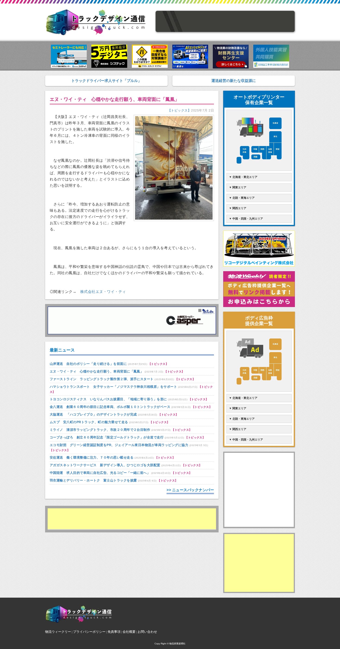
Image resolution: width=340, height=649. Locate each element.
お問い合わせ (147, 631)
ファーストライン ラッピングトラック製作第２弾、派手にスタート (102, 379)
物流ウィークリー (58, 631)
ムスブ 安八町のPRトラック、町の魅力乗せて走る (89, 422)
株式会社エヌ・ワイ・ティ (103, 292)
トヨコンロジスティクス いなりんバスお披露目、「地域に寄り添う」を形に (108, 399)
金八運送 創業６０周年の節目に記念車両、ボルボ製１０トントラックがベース (110, 407)
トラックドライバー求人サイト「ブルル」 (106, 81)
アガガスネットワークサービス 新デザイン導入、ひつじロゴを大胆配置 (105, 465)
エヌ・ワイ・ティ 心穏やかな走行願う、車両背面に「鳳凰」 (96, 371)
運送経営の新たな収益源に (233, 81)
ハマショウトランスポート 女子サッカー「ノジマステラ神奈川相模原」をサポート (113, 386)
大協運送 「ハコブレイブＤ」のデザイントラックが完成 (93, 414)
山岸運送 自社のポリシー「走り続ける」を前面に (88, 364)
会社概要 (129, 631)
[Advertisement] (132, 518)
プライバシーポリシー (89, 631)
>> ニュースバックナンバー (190, 490)
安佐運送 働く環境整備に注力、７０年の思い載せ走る (91, 457)
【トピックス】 (179, 110)
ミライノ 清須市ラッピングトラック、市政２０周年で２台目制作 (100, 430)
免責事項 (114, 631)
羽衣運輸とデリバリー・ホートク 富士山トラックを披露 (93, 480)
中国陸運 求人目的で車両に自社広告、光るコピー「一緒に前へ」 (100, 473)
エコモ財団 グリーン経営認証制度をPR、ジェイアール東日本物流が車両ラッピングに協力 (119, 445)
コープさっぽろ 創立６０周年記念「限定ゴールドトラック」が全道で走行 (107, 437)
